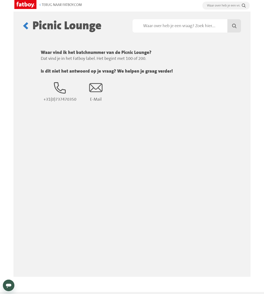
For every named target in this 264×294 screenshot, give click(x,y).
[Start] (25, 4)
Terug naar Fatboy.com (60, 5)
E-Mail (96, 99)
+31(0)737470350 (59, 99)
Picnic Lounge (67, 26)
